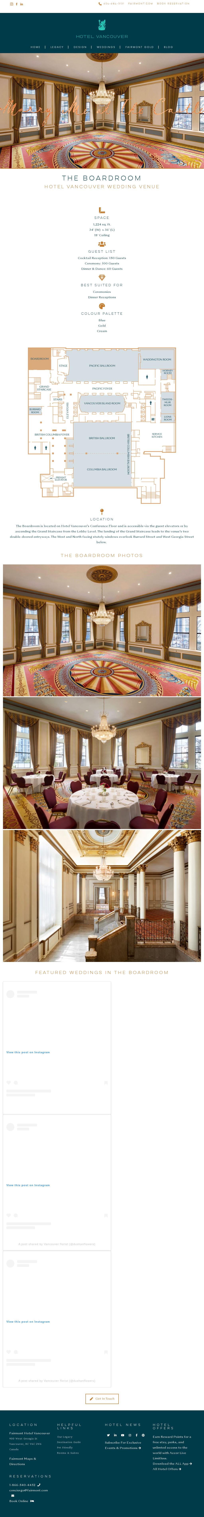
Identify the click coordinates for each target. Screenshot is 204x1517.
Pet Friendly (65, 1448)
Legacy (57, 47)
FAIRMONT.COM (140, 4)
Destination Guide (69, 1442)
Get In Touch (105, 1398)
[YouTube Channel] (123, 1435)
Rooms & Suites (68, 1453)
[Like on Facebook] (137, 1435)
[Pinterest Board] (143, 1435)
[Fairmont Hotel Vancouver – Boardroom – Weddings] (102, 763)
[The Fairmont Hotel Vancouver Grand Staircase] (102, 896)
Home (36, 47)
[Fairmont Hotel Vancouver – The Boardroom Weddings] (102, 630)
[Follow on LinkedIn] (115, 1435)
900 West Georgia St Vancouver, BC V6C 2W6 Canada (25, 1444)
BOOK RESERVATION (173, 4)
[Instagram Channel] (130, 1435)
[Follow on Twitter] (108, 1435)
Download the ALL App (171, 1463)
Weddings (106, 47)
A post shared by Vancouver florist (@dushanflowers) (57, 1244)
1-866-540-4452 (22, 1485)
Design (80, 47)
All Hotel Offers (166, 1469)
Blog (168, 47)
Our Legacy (65, 1437)
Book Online (18, 1501)
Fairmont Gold (140, 47)
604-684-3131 (114, 4)
